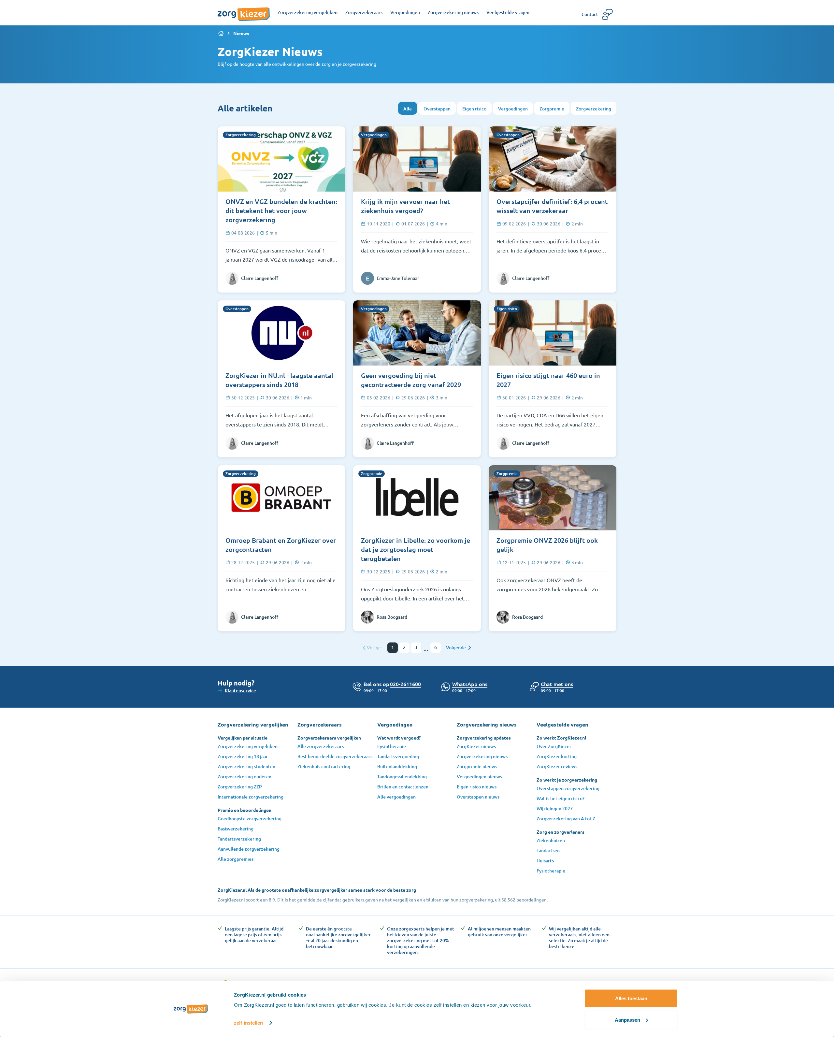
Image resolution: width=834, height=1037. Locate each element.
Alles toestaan (631, 998)
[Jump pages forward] (426, 650)
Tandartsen (548, 850)
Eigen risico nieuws (476, 787)
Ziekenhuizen (551, 840)
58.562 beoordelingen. (524, 899)
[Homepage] (244, 11)
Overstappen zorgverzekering (568, 788)
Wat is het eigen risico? (560, 798)
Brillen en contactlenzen (402, 787)
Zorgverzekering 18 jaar (243, 756)
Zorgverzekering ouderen (244, 776)
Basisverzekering (235, 829)
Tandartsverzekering (239, 839)
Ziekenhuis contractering (323, 766)
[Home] (221, 33)
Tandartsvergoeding (398, 756)
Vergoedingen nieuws (479, 776)
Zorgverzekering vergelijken (248, 746)
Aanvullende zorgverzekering (249, 849)
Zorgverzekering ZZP (240, 787)
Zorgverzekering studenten (246, 766)
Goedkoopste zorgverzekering (249, 818)
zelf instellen (248, 1023)
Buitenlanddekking (397, 766)
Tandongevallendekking (402, 776)
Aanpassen (627, 1019)
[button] (557, 684)
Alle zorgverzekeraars (320, 746)
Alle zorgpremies (235, 859)
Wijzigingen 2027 (555, 808)
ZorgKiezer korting (557, 756)
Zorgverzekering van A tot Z (566, 818)
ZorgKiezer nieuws (476, 746)
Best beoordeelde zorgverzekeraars (334, 756)
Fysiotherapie (391, 746)
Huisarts (545, 860)
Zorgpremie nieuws (477, 766)
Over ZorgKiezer (554, 746)
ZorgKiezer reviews (557, 766)
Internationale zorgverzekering (250, 797)
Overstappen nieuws (478, 797)
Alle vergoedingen (396, 797)
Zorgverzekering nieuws (482, 756)
